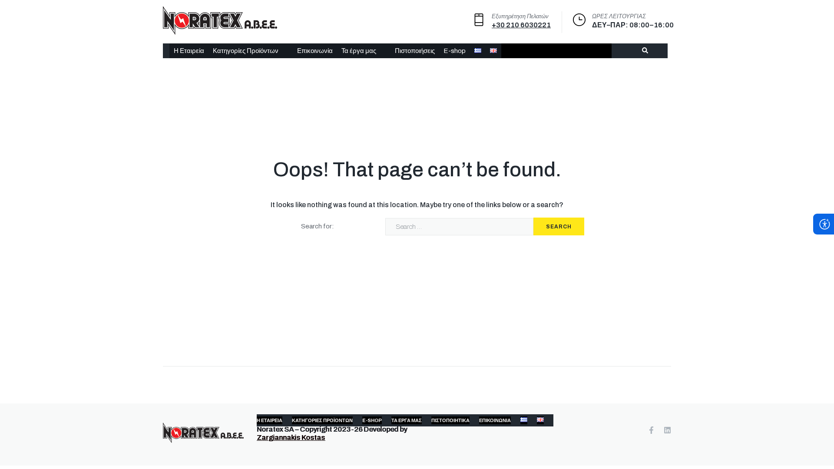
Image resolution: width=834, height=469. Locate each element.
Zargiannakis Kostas (291, 437)
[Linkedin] (667, 430)
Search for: (317, 226)
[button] (250, 51)
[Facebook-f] (651, 430)
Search (559, 227)
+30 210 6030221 (521, 25)
